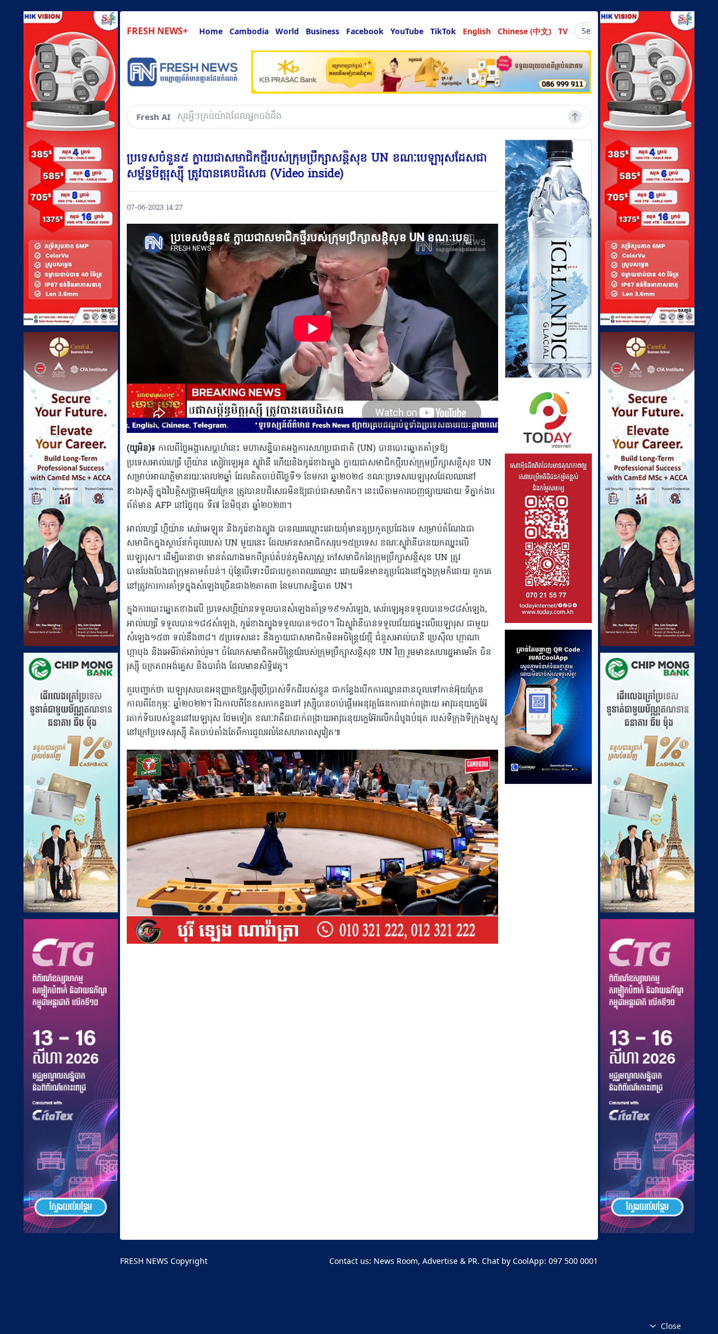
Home (211, 31)
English (477, 31)
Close (671, 1326)
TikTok (443, 31)
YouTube (407, 31)
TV (563, 31)
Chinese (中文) (524, 31)
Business (322, 31)
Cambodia (249, 31)
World (287, 31)
